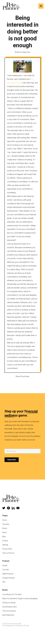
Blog (4, 536)
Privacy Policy (7, 549)
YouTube (5, 570)
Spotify (4, 565)
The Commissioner (9, 611)
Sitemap (5, 545)
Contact (5, 541)
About (4, 532)
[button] (41, 6)
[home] (10, 6)
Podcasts (5, 524)
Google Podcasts (8, 578)
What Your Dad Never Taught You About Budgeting (19, 598)
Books (4, 528)
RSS (3, 582)
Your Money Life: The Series (11, 594)
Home (4, 520)
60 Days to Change (8, 603)
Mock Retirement (8, 615)
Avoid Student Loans (9, 607)
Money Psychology (22, 376)
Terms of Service (8, 553)
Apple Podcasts (7, 574)
